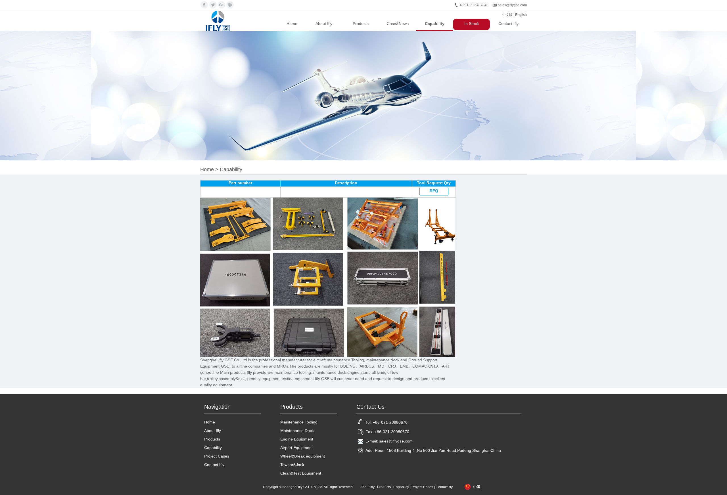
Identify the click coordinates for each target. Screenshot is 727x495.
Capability (434, 23)
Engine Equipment (296, 439)
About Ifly (324, 23)
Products (361, 23)
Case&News (398, 23)
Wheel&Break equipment (302, 456)
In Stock (471, 23)
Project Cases (216, 456)
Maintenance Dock (297, 430)
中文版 (507, 15)
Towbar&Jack (292, 464)
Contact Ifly (508, 23)
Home (292, 23)
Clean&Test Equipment (300, 473)
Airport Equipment (296, 447)
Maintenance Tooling (298, 422)
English (521, 15)
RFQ (434, 190)
